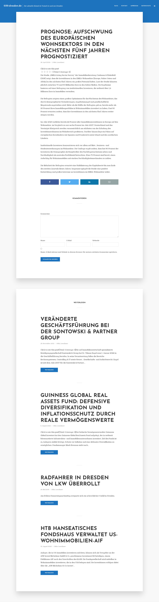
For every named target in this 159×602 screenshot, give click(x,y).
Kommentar (45, 214)
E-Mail (69, 240)
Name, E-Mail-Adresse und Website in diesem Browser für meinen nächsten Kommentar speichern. (79, 252)
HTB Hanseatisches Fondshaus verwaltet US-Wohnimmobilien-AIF (79, 535)
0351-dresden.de (13, 6)
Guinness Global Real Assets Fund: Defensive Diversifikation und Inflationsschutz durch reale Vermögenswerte (78, 408)
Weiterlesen (49, 370)
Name (43, 240)
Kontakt (124, 5)
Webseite (95, 240)
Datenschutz (146, 5)
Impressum (134, 5)
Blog (116, 5)
